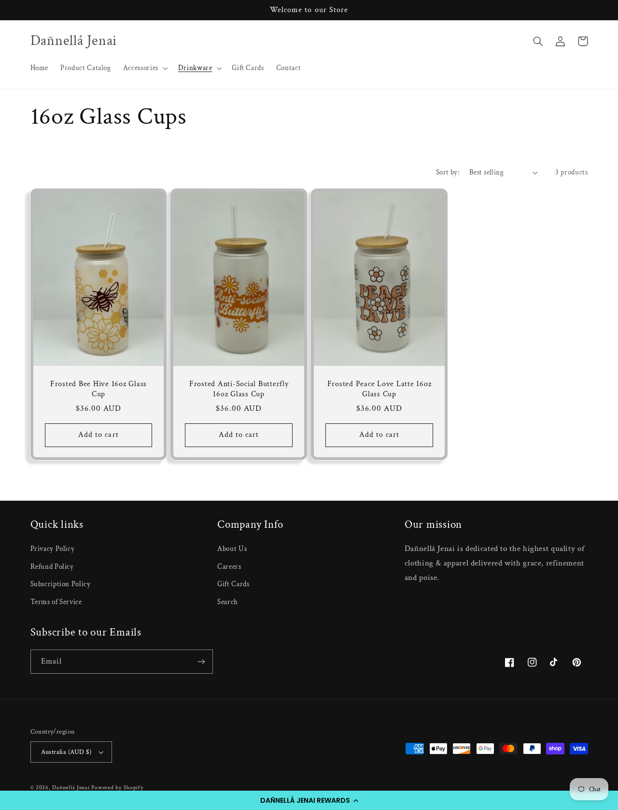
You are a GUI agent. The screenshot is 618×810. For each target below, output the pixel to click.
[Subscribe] (201, 661)
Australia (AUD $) (66, 752)
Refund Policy (52, 566)
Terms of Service (56, 602)
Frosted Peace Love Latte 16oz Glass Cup (379, 389)
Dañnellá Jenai (70, 787)
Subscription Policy (60, 584)
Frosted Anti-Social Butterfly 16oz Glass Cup (239, 389)
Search (227, 602)
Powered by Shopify (117, 787)
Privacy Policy (52, 548)
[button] (309, 800)
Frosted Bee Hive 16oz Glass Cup (98, 389)
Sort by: (447, 172)
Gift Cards (233, 584)
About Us (232, 548)
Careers (229, 566)
